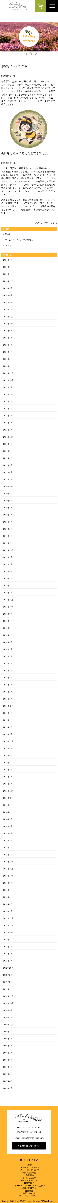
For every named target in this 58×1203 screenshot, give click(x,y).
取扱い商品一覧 (29, 1172)
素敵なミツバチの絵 (14, 66)
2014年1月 (7, 855)
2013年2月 (7, 911)
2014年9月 (7, 805)
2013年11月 (8, 869)
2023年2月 (7, 366)
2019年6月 (7, 571)
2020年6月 (7, 501)
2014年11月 (8, 798)
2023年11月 (8, 316)
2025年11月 (8, 281)
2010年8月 (7, 1010)
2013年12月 (8, 862)
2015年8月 (7, 748)
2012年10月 (8, 932)
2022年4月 (7, 408)
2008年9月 (7, 1060)
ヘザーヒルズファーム (29, 1167)
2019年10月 (8, 550)
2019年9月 (7, 557)
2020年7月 (7, 493)
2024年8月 (7, 295)
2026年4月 (7, 260)
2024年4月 (7, 302)
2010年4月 (7, 1017)
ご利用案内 (29, 1175)
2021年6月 (7, 458)
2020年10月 (8, 486)
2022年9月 (7, 387)
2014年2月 (7, 847)
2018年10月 (8, 607)
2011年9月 (7, 975)
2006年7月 (7, 1088)
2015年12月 (8, 741)
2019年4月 (7, 578)
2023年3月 (7, 359)
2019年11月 (8, 543)
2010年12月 (8, 989)
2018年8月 (7, 621)
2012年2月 (7, 961)
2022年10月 (8, 380)
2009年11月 (8, 1024)
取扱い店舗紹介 (29, 1188)
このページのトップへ (46, 223)
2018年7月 (7, 628)
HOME (29, 1165)
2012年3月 (7, 954)
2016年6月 (7, 727)
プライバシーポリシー (29, 1196)
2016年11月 (8, 706)
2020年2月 (7, 529)
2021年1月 (7, 479)
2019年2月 (7, 593)
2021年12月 (8, 437)
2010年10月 (8, 1003)
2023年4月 (7, 352)
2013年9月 (7, 883)
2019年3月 (7, 585)
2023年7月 (7, 338)
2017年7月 (7, 670)
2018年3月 (7, 642)
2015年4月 (7, 770)
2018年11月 (8, 600)
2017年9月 (7, 656)
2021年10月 (8, 444)
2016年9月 (7, 720)
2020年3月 (7, 522)
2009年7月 (7, 1039)
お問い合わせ (29, 1193)
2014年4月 (7, 833)
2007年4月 (7, 1081)
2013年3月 (7, 904)
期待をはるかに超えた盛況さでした (24, 153)
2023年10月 (8, 324)
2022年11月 (8, 373)
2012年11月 (8, 925)
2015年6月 (7, 755)
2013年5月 (7, 897)
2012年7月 (7, 939)
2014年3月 (7, 840)
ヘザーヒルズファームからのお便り (18, 240)
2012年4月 (7, 947)
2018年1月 (7, 649)
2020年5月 (7, 508)
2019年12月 (8, 536)
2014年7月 (7, 819)
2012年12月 (8, 918)
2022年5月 (7, 401)
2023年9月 (7, 331)
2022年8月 (7, 394)
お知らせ (7, 234)
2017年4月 (7, 678)
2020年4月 (7, 515)
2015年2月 (7, 784)
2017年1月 (7, 699)
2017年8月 (7, 663)
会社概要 (29, 1191)
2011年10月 (8, 968)
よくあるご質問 (29, 1178)
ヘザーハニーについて (29, 1170)
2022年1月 (7, 430)
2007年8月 (7, 1074)
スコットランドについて (29, 1180)
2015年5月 (7, 762)
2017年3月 (7, 685)
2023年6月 (7, 345)
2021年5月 (7, 465)
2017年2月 (7, 692)
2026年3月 (7, 267)
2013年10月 (8, 876)
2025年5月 (7, 288)
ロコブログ (8, 245)
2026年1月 (7, 274)
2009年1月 (7, 1053)
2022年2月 (7, 423)
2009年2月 (7, 1046)
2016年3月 (7, 734)
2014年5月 (7, 826)
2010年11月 (8, 996)
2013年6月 (7, 890)
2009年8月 (7, 1032)
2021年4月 (7, 472)
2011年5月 (7, 982)
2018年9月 (7, 614)
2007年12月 (8, 1067)
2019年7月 (7, 564)
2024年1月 (7, 309)
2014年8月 (7, 812)
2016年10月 (8, 713)
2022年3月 (7, 416)
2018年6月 (7, 635)
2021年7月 (7, 451)
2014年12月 (8, 791)
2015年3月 (7, 777)
